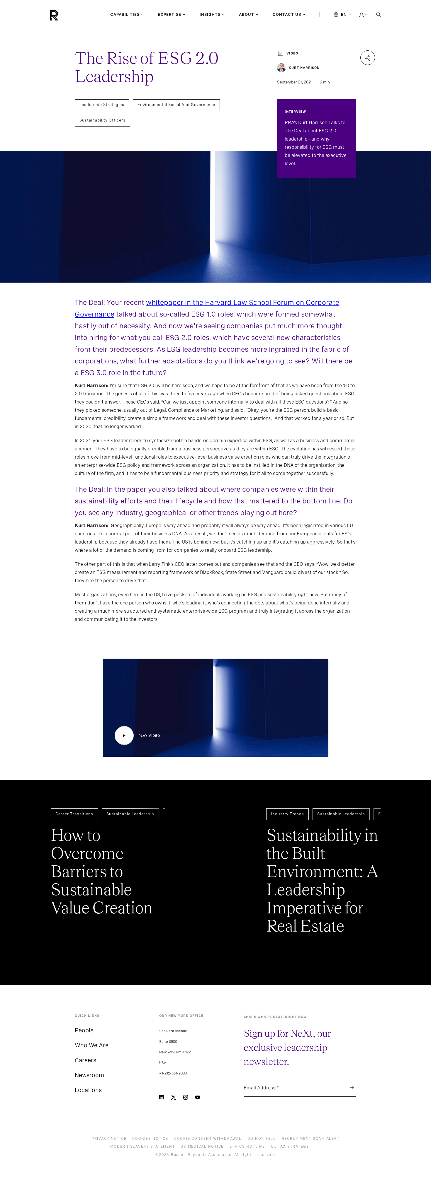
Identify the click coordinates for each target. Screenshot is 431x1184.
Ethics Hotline (247, 1146)
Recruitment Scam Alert (311, 1139)
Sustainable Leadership (130, 814)
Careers (85, 1060)
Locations (88, 1090)
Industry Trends (287, 814)
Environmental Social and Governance (176, 104)
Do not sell (261, 1139)
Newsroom (89, 1075)
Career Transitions (74, 814)
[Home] (64, 15)
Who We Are (91, 1045)
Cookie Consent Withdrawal (208, 1139)
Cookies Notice (150, 1139)
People (84, 1030)
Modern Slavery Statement (142, 1146)
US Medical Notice (202, 1146)
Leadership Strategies (101, 104)
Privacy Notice (109, 1139)
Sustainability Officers (102, 120)
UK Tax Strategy (290, 1146)
